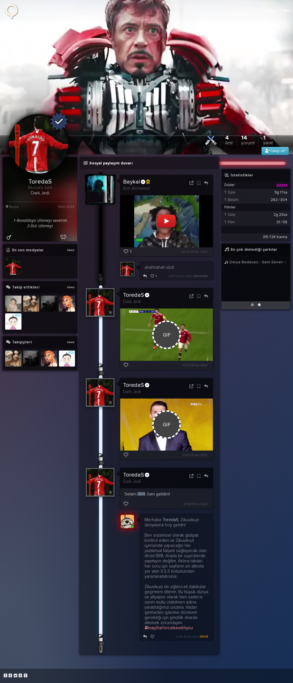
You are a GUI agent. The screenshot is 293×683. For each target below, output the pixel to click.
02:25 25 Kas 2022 (194, 252)
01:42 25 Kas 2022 (194, 455)
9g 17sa (280, 192)
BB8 (141, 494)
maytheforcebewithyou (170, 627)
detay (281, 185)
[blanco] (13, 321)
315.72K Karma (275, 237)
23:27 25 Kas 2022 (180, 276)
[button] (252, 305)
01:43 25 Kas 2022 (194, 365)
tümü (70, 250)
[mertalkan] (49, 304)
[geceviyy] (31, 304)
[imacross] (13, 304)
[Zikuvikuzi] (13, 10)
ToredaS (133, 295)
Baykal (131, 181)
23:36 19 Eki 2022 (195, 504)
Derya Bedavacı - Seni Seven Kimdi (257, 262)
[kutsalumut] (67, 304)
